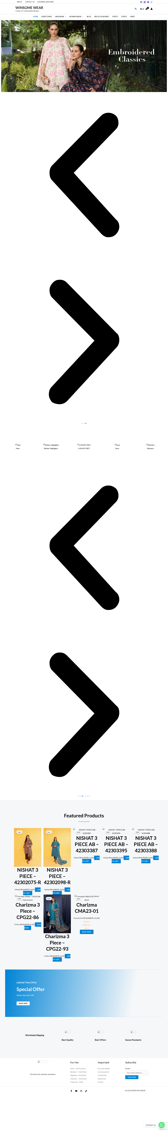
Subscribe (132, 1077)
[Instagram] (145, 2)
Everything (46, 17)
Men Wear (59, 17)
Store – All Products (78, 1068)
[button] (136, 8)
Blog (89, 17)
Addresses (102, 1079)
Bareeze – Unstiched (78, 1072)
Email (128, 1068)
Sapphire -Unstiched (78, 1075)
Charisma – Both (76, 1082)
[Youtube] (148, 2)
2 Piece (124, 17)
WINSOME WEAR (29, 7)
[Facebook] (141, 2)
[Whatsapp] (162, 1125)
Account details (104, 1068)
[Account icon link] (152, 9)
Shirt (132, 17)
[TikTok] (152, 2)
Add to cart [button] (32, 891)
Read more (86, 932)
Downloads (102, 1075)
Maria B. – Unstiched (78, 1079)
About (19, 2)
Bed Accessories (101, 17)
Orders (100, 1082)
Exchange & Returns (46, 2)
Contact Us (30, 2)
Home (35, 17)
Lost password (103, 1072)
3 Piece (115, 17)
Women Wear (75, 17)
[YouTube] (76, 1091)
